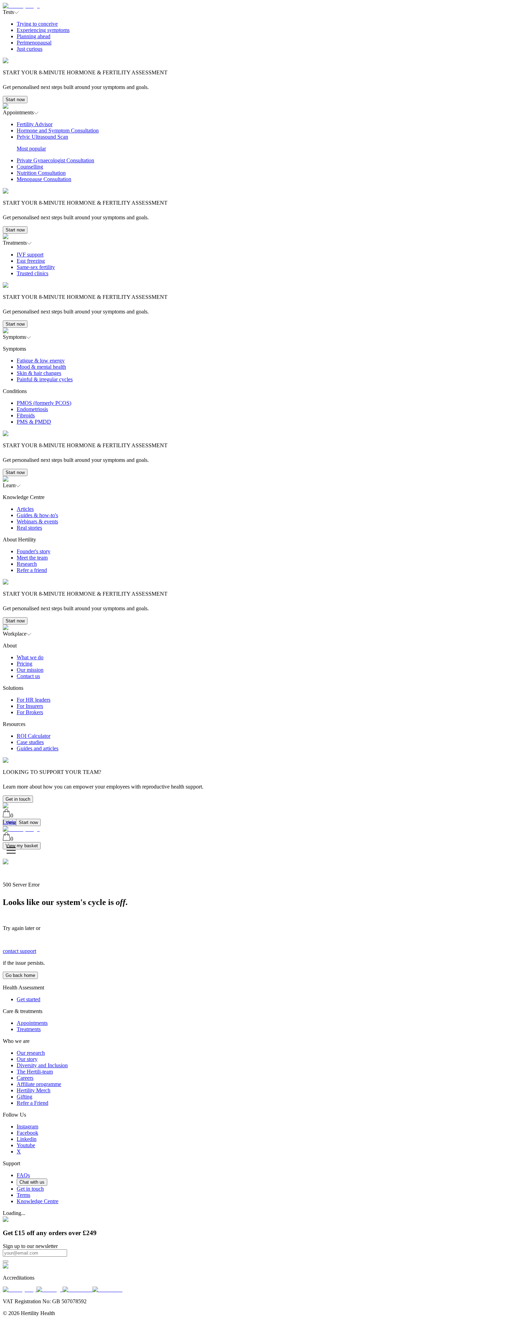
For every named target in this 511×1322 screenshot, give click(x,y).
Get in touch (18, 799)
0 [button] (11, 815)
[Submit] (5, 1261)
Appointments (32, 1023)
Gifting (24, 1097)
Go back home (20, 975)
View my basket (22, 845)
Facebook (27, 1133)
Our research (31, 1053)
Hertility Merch (33, 1090)
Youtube (26, 1145)
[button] (255, 59)
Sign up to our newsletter (30, 1246)
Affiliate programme (39, 1084)
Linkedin (26, 1139)
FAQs (23, 1175)
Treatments (29, 1029)
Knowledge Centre (37, 1201)
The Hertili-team (35, 1072)
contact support (19, 951)
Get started (28, 999)
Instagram (27, 1126)
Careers (25, 1078)
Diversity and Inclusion (42, 1065)
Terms (23, 1195)
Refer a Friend (32, 1103)
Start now (15, 99)
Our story (27, 1059)
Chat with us (31, 1182)
